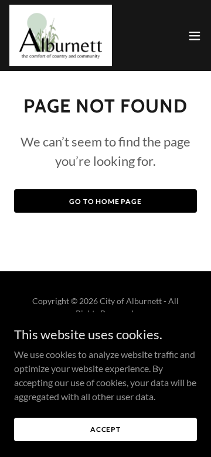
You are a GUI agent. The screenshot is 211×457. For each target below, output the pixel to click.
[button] (194, 35)
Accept (105, 429)
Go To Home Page (105, 201)
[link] (60, 35)
